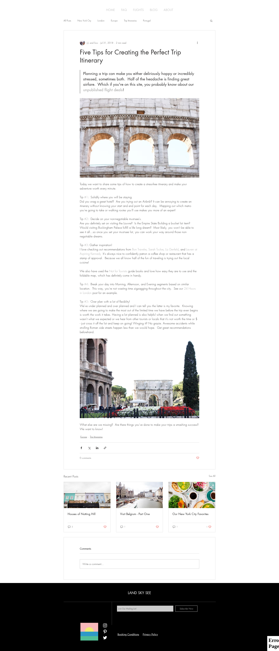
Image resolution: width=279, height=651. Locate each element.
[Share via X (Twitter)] (89, 447)
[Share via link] (105, 447)
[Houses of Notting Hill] (87, 495)
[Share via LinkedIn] (97, 447)
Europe (114, 20)
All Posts (67, 20)
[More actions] (197, 43)
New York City (84, 20)
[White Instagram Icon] (105, 625)
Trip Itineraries (130, 20)
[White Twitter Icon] (105, 637)
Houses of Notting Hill (81, 514)
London (101, 20)
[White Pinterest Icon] (105, 631)
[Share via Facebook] (81, 447)
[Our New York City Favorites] (192, 495)
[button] (211, 20)
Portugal (147, 20)
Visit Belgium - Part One (135, 514)
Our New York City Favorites (190, 514)
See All (212, 475)
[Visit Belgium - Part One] (139, 495)
